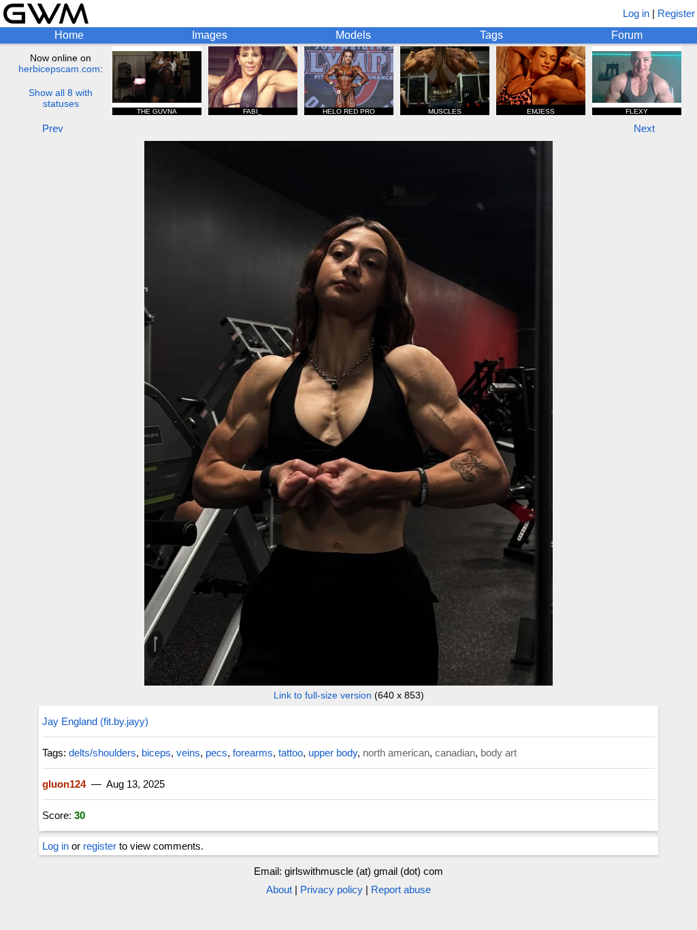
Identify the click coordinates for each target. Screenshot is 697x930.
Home (69, 35)
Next (644, 128)
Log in (636, 13)
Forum (627, 35)
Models (353, 35)
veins (188, 752)
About (279, 889)
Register (676, 13)
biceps (156, 752)
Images (209, 35)
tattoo (290, 752)
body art (499, 752)
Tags (491, 35)
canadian (455, 752)
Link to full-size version (323, 695)
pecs (216, 752)
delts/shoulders (102, 752)
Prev (52, 128)
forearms (253, 752)
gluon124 (64, 784)
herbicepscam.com (59, 68)
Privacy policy (331, 889)
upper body (332, 752)
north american (396, 752)
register (99, 846)
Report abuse (401, 889)
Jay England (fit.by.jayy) (95, 721)
